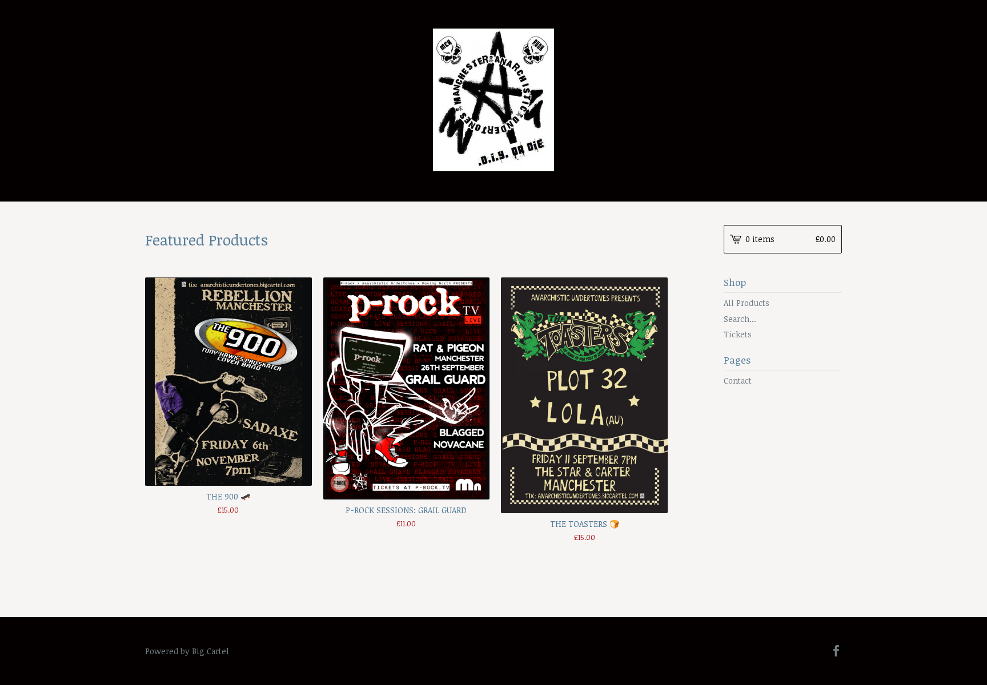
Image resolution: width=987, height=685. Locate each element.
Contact (738, 380)
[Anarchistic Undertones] (493, 100)
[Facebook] (836, 651)
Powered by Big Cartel (187, 651)
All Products (746, 302)
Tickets (738, 334)
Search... (740, 319)
